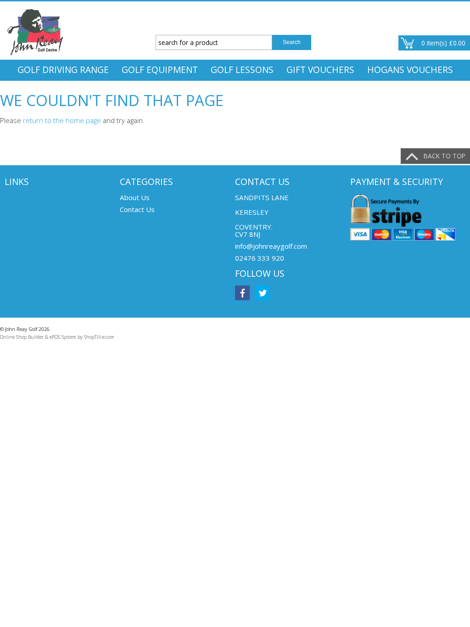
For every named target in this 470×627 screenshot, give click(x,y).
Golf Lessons (242, 70)
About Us (135, 197)
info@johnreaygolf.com (271, 246)
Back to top (444, 155)
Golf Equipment (160, 70)
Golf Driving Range (63, 70)
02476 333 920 (259, 258)
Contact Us (137, 209)
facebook (242, 293)
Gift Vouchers (320, 70)
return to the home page (62, 120)
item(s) (443, 43)
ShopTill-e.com (99, 337)
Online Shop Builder (22, 337)
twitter (262, 293)
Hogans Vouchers (410, 70)
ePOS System (63, 337)
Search (292, 42)
